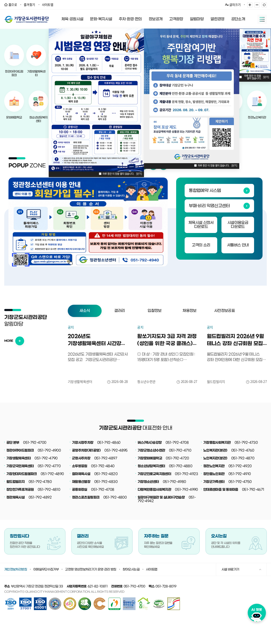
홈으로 (12, 4)
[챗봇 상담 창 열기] (257, 612)
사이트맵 (47, 4)
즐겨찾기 (29, 4)
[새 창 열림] (84, 599)
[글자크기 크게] (249, 4)
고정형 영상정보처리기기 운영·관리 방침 (90, 569)
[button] (85, 311)
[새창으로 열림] (88, 222)
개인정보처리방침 (15, 569)
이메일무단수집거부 (46, 569)
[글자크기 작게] (257, 4)
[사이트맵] (262, 19)
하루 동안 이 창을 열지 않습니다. (118, 173)
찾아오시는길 (131, 569)
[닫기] (139, 173)
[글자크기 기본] (264, 4)
